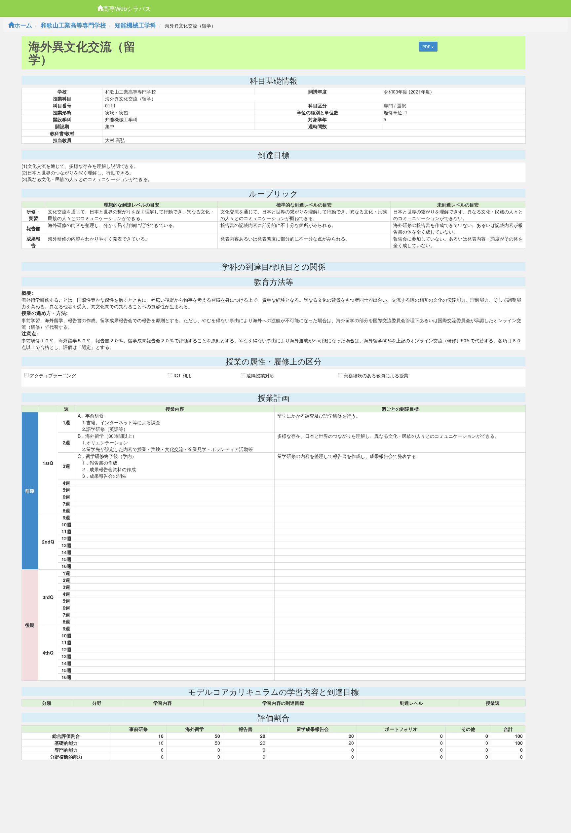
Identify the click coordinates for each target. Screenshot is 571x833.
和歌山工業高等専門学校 (73, 25)
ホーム (23, 25)
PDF (426, 46)
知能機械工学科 (135, 25)
